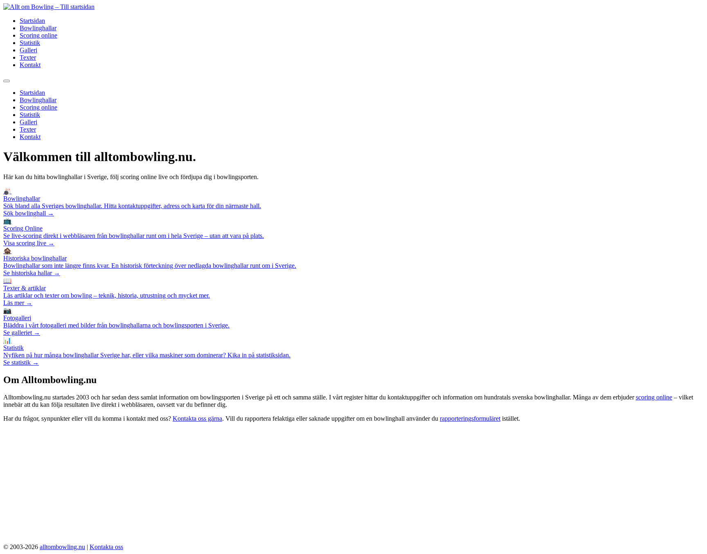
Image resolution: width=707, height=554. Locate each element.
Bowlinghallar (38, 28)
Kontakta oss (106, 546)
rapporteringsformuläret (470, 418)
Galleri (28, 50)
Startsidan (32, 20)
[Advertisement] (353, 486)
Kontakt (30, 64)
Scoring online (38, 35)
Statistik (30, 42)
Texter (28, 57)
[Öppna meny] (6, 81)
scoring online (654, 397)
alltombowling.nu (62, 546)
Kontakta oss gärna (197, 418)
